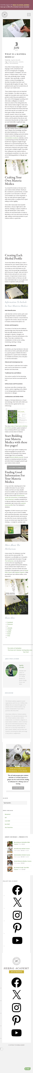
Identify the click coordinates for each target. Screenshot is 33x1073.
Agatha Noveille (15, 60)
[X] (17, 908)
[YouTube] (17, 946)
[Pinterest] (17, 933)
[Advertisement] (16, 237)
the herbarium (14, 63)
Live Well (7, 821)
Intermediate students (12, 138)
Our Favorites (9, 827)
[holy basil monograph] (16, 416)
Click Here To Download (16, 467)
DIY (6, 817)
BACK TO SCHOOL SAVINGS (21, 5)
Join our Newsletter (16, 971)
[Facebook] (17, 895)
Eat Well (7, 824)
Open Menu (29, 14)
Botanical (7, 814)
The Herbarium (9, 499)
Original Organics (20, 572)
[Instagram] (17, 921)
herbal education (13, 62)
